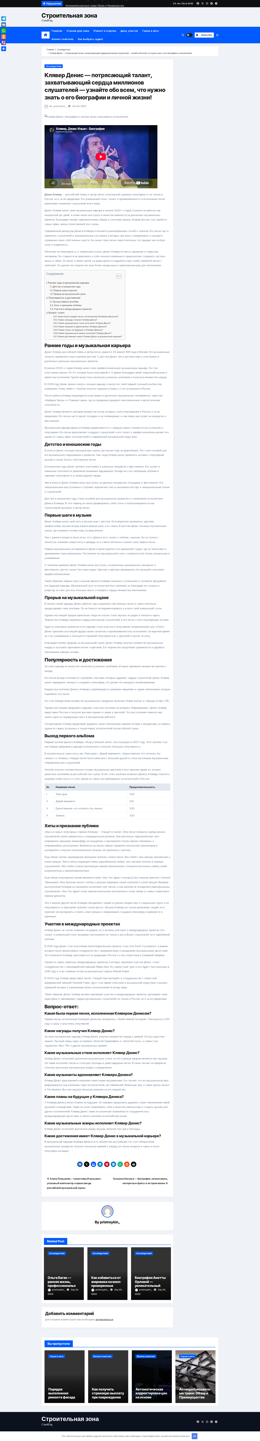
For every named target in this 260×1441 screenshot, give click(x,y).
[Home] (46, 35)
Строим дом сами (78, 30)
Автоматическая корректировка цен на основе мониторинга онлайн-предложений (151, 1399)
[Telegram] (4, 19)
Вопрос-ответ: (57, 312)
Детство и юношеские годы (67, 286)
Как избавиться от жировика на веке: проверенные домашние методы (106, 1284)
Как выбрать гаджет (90, 39)
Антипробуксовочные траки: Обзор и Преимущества (194, 1393)
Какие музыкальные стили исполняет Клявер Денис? (85, 323)
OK (194, 1436)
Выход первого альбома (65, 301)
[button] (217, 35)
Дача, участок (129, 30)
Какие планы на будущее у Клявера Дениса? (81, 329)
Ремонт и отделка (105, 30)
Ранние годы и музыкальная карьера (68, 282)
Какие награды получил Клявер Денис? (78, 319)
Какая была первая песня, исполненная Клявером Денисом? (88, 316)
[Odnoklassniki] (4, 37)
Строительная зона (69, 15)
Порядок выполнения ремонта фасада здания (61, 1395)
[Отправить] (4, 49)
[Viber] (4, 43)
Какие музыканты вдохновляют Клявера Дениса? (83, 326)
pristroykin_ (60, 106)
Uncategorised (53, 66)
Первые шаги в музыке (65, 290)
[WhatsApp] (4, 31)
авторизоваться (104, 1319)
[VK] (4, 25)
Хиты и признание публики (67, 305)
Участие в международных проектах (73, 309)
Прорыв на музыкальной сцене (69, 294)
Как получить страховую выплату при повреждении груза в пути (108, 1395)
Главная (57, 30)
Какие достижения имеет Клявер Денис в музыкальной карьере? (90, 336)
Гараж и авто (150, 30)
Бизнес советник (62, 39)
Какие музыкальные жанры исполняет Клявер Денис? (85, 333)
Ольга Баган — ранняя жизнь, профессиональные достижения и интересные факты (63, 1286)
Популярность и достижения (64, 297)
